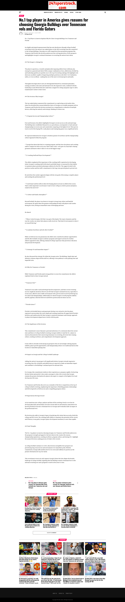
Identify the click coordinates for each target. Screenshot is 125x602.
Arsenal (66, 12)
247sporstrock (28, 34)
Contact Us (61, 593)
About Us (55, 593)
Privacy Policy (69, 593)
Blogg (35, 477)
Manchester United (48, 12)
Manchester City (58, 12)
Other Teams (78, 12)
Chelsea (71, 12)
